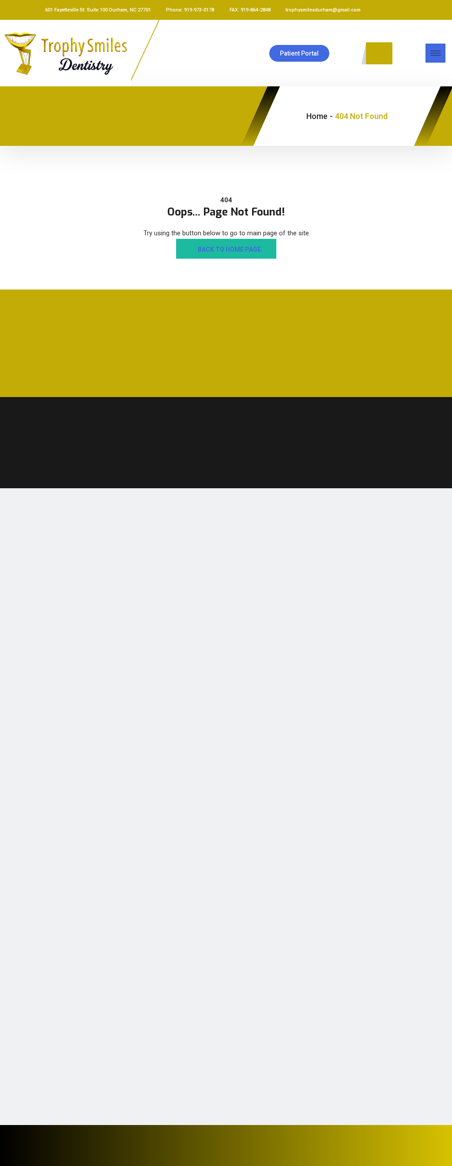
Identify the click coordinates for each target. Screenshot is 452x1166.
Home (317, 116)
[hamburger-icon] (435, 53)
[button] (379, 53)
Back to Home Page (228, 249)
